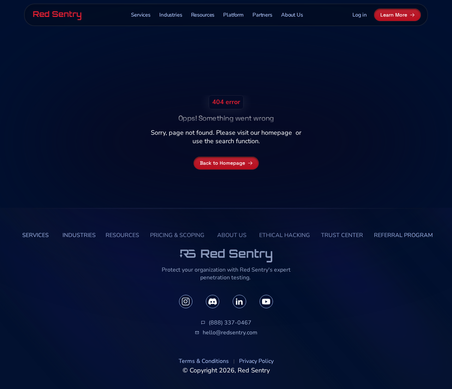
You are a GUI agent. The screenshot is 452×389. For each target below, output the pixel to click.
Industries (170, 14)
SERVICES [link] (35, 235)
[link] (35, 235)
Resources (203, 14)
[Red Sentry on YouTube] (266, 301)
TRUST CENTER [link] (342, 235)
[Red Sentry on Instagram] (185, 301)
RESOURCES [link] (122, 235)
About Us (292, 14)
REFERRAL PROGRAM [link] (403, 235)
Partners (262, 14)
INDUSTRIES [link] (79, 235)
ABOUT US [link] (231, 235)
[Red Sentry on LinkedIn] (239, 301)
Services (140, 14)
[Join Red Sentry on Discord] (212, 301)
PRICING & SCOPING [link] (177, 235)
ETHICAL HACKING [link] (284, 235)
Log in (359, 14)
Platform (233, 14)
